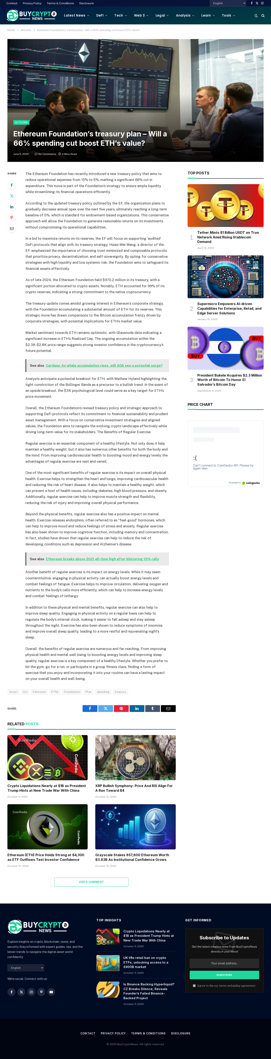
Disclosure (86, 3)
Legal (160, 15)
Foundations (72, 691)
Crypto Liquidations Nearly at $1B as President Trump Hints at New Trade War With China (46, 788)
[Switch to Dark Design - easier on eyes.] (256, 15)
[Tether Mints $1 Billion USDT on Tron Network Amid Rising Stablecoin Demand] (226, 205)
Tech (118, 15)
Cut (25, 691)
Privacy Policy (32, 3)
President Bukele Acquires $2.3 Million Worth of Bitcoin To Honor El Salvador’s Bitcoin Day (229, 380)
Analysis (183, 15)
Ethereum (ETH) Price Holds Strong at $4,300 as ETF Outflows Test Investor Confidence (45, 857)
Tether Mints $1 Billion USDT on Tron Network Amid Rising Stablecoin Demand (228, 237)
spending (103, 691)
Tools (226, 15)
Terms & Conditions (60, 3)
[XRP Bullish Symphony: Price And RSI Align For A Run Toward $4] (135, 757)
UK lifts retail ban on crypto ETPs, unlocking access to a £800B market (145, 962)
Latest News (74, 15)
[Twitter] (11, 196)
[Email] (11, 228)
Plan (89, 691)
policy (237, 985)
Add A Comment (91, 882)
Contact (11, 3)
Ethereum (39, 691)
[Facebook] (11, 185)
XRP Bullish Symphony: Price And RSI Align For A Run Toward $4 (134, 788)
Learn (206, 15)
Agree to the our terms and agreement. (226, 985)
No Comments (47, 154)
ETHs (55, 691)
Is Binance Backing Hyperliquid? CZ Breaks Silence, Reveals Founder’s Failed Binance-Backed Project (148, 991)
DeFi (100, 15)
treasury (120, 691)
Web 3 (139, 15)
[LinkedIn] (11, 206)
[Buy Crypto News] (31, 15)
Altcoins (21, 122)
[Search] (263, 15)
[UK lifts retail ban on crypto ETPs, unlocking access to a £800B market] (108, 963)
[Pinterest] (11, 217)
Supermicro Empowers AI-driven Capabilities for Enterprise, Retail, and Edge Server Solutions (229, 308)
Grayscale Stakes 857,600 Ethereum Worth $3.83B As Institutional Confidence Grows (132, 857)
